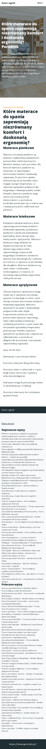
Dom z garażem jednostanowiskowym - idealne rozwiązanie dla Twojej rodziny (21, 518)
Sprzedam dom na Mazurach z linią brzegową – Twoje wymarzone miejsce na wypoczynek (21, 631)
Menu (39, 3)
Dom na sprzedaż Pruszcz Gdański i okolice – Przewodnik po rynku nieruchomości (20, 589)
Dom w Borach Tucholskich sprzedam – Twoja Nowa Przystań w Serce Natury (20, 607)
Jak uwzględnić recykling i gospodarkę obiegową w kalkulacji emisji (22, 450)
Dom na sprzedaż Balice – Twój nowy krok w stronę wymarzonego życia (23, 620)
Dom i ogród (8, 3)
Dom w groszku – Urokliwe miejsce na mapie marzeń (20, 729)
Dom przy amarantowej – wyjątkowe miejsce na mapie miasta (21, 685)
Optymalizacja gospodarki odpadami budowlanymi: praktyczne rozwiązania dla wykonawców (23, 461)
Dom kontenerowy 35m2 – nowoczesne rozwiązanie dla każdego (23, 594)
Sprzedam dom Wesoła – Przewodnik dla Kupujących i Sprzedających (18, 546)
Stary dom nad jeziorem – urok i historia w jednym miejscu (22, 580)
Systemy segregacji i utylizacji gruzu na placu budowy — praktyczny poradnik (20, 455)
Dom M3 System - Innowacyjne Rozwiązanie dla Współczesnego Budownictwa (21, 690)
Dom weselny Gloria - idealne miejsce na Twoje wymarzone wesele (21, 528)
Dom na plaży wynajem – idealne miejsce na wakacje (23, 598)
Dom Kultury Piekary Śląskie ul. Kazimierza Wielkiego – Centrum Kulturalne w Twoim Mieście (22, 541)
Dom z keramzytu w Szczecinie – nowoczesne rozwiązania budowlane (20, 602)
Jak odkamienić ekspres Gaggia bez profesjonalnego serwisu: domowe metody (23, 471)
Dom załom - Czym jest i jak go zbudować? (19, 650)
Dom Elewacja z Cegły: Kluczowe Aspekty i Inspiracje (19, 492)
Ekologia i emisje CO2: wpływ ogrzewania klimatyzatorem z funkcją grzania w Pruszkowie (21, 476)
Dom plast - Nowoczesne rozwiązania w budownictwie (18, 724)
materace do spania (13, 107)
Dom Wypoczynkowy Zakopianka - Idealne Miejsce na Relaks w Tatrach (22, 659)
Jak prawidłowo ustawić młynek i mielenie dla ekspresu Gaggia (20, 466)
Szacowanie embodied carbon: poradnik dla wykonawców (19, 445)
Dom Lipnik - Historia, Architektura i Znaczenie (21, 550)
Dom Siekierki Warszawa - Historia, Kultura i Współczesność (20, 487)
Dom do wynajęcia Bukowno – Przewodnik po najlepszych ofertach (20, 670)
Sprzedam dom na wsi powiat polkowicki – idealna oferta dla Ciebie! (22, 703)
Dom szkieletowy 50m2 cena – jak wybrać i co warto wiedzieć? (23, 575)
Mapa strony (8, 423)
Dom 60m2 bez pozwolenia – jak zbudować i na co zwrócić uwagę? (22, 654)
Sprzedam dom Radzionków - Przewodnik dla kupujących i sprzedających (20, 641)
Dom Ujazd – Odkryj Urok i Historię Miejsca (20, 700)
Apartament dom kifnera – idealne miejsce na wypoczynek (20, 714)
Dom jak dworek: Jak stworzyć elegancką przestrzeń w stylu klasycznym (18, 636)
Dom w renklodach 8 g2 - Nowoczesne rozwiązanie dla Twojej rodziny (23, 719)
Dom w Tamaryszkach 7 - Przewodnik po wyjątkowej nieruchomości (18, 570)
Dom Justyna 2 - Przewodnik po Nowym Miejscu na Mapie (22, 523)
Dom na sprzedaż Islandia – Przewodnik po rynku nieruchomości (22, 533)
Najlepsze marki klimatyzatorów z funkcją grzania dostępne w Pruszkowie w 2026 (22, 481)
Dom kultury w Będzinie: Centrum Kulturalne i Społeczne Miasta (20, 615)
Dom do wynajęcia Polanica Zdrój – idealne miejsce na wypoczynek (23, 664)
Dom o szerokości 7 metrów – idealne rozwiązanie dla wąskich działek (22, 675)
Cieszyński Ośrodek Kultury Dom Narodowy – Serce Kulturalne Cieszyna (23, 512)
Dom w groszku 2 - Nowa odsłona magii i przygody (22, 611)
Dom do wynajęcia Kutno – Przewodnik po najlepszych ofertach (19, 502)
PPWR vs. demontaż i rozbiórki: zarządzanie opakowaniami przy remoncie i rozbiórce (20, 435)
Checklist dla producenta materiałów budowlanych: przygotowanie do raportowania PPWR (23, 440)
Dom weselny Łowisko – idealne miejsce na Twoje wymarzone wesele (22, 696)
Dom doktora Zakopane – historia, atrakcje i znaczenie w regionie (20, 564)
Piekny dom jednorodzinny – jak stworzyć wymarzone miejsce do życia (19, 554)
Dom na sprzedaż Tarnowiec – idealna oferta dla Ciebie (22, 559)
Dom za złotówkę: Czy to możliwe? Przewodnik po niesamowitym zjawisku (22, 708)
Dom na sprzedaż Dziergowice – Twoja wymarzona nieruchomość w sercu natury (23, 507)
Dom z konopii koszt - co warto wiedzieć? (19, 537)
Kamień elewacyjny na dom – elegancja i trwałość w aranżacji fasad (23, 680)
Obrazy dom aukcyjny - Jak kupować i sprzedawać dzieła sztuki (22, 625)
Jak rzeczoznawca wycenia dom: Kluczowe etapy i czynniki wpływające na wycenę (22, 646)
